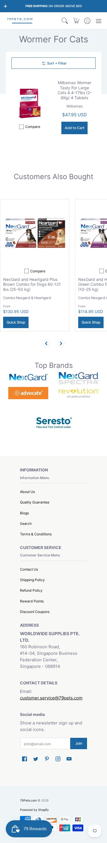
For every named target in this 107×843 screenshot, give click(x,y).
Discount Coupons (34, 612)
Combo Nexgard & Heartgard (27, 298)
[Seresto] (53, 422)
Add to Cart (74, 128)
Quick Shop (16, 322)
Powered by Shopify (34, 810)
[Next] (60, 343)
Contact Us (29, 569)
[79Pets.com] (20, 20)
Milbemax (74, 106)
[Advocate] (28, 393)
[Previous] (46, 343)
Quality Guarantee (34, 502)
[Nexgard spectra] (79, 378)
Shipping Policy (32, 580)
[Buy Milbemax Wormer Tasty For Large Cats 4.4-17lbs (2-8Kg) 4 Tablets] (29, 103)
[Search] (65, 20)
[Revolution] (79, 393)
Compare (32, 127)
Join (78, 743)
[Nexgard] (28, 378)
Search (26, 523)
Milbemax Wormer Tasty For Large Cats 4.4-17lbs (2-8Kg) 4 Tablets (75, 90)
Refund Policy (31, 590)
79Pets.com (28, 800)
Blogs (24, 513)
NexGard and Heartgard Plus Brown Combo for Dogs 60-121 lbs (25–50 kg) (32, 284)
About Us (27, 492)
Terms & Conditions (36, 534)
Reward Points (32, 601)
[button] (76, 20)
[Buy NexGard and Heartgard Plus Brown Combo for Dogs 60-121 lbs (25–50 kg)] (34, 233)
